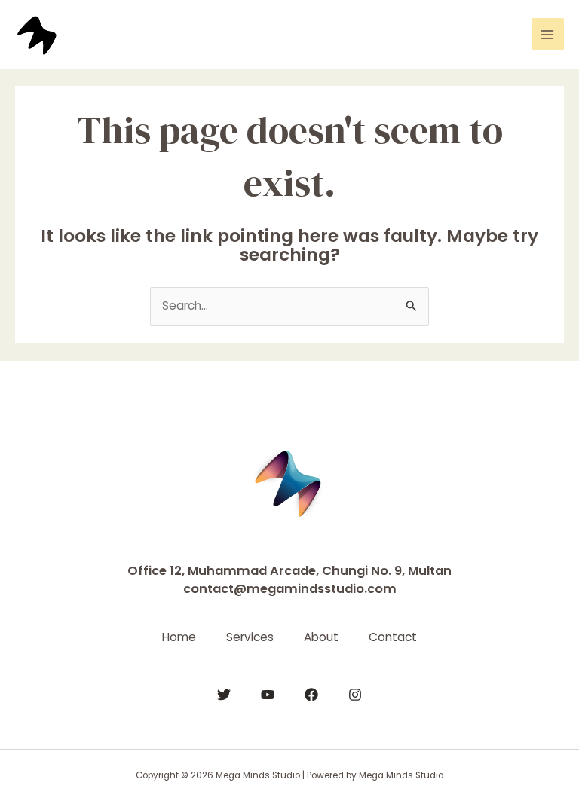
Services (250, 637)
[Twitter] (224, 694)
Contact (393, 637)
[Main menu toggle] (548, 34)
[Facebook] (311, 694)
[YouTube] (267, 694)
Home (179, 637)
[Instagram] (355, 694)
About (321, 637)
